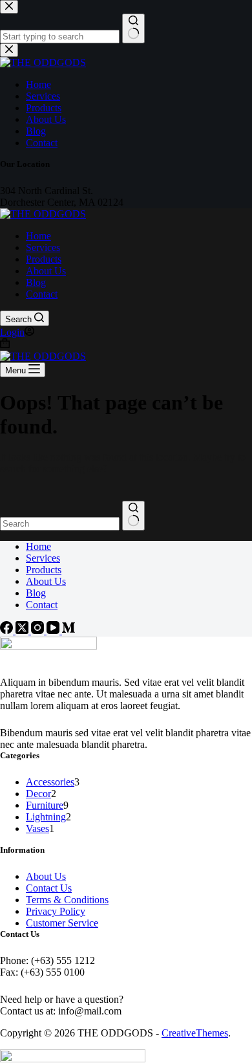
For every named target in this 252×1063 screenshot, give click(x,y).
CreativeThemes (195, 1032)
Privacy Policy (55, 911)
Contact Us (49, 887)
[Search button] (133, 516)
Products (43, 259)
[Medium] (68, 630)
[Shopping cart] (5, 344)
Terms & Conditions (67, 899)
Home (38, 235)
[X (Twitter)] (23, 630)
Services (43, 247)
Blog (36, 282)
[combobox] (60, 524)
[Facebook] (8, 630)
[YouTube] (54, 630)
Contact (42, 294)
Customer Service (62, 922)
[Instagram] (39, 630)
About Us (46, 270)
